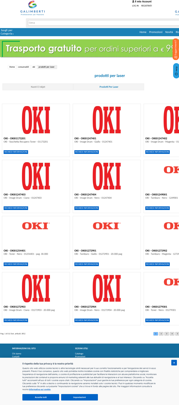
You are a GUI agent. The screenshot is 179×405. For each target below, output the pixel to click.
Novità (169, 32)
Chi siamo (16, 354)
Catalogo (79, 354)
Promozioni (155, 32)
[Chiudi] (174, 362)
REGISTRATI (146, 6)
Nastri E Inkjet (38, 87)
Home (143, 32)
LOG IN (135, 6)
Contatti (15, 357)
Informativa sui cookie (40, 389)
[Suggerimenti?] (173, 45)
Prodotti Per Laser (109, 87)
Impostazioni (79, 397)
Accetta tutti (41, 397)
